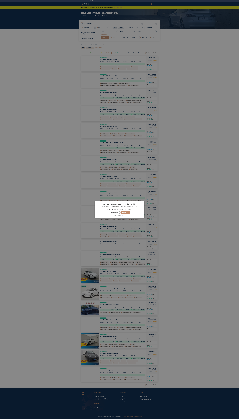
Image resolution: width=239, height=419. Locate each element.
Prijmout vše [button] (125, 212)
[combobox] (142, 202)
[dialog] (119, 209)
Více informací (129, 209)
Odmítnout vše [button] (114, 212)
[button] (119, 215)
